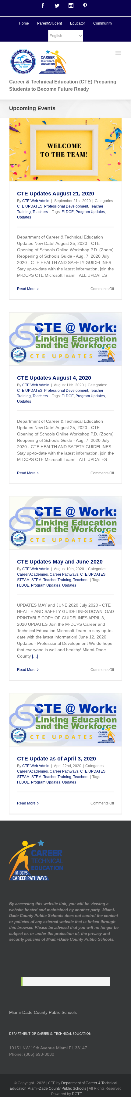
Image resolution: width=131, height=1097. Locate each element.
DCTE (77, 1094)
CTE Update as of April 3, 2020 (56, 759)
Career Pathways (64, 574)
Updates (24, 217)
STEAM (23, 580)
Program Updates (90, 212)
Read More (26, 289)
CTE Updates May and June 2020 (60, 562)
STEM (36, 580)
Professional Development (66, 206)
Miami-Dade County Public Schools (43, 1012)
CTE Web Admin (35, 201)
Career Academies (32, 574)
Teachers (40, 212)
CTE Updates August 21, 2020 (55, 194)
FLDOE (68, 212)
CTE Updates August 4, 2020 (54, 378)
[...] (35, 656)
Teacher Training (57, 580)
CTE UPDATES (29, 206)
